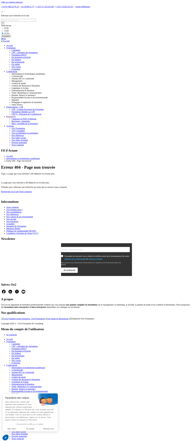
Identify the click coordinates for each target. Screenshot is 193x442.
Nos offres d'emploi (20, 140)
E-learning (16, 69)
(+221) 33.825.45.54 (64, 7)
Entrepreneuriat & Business (23, 384)
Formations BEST (19, 55)
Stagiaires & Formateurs (16, 226)
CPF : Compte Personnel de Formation (28, 109)
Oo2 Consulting (18, 131)
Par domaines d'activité (21, 57)
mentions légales (95, 259)
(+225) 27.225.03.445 (45, 7)
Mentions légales (13, 228)
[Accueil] (5, 41)
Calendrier (16, 50)
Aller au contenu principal (12, 2)
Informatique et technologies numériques (23, 158)
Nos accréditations (14, 212)
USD (6, 31)
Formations (11, 48)
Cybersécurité (17, 370)
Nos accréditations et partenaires (25, 133)
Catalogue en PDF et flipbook (24, 119)
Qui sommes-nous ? (14, 210)
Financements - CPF (14, 107)
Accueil (9, 45)
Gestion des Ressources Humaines (26, 379)
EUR (6, 28)
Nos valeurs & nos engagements (19, 217)
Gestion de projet (19, 377)
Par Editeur (16, 60)
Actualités (10, 224)
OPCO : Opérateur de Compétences (26, 114)
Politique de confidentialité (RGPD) (21, 231)
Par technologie (18, 62)
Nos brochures (12, 221)
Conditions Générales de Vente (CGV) (22, 233)
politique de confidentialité (75, 259)
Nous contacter (18, 145)
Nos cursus (16, 67)
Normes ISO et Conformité (23, 372)
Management (17, 375)
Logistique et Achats (20, 382)
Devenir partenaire (19, 142)
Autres (82, 7)
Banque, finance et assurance (24, 389)
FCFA (7, 33)
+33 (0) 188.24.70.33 (10, 7)
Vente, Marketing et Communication (27, 386)
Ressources (11, 116)
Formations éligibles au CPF (23, 112)
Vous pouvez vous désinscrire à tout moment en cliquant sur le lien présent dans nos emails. (91, 263)
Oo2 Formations (18, 128)
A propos (10, 126)
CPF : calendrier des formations (25, 52)
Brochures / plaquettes (21, 121)
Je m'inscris (69, 270)
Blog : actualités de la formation (25, 123)
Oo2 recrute (11, 219)
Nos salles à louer (19, 138)
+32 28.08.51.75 (27, 7)
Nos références (18, 135)
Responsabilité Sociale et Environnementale (30, 391)
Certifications (11, 71)
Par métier (16, 64)
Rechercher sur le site (10, 191)
